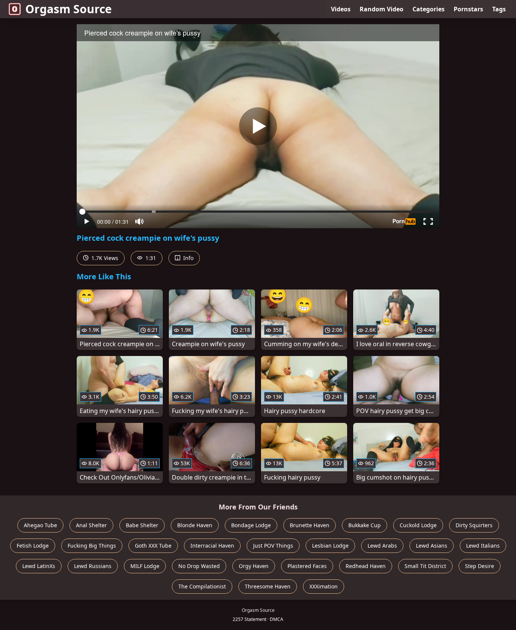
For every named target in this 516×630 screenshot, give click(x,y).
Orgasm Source (68, 9)
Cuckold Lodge (418, 525)
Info (187, 258)
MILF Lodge (144, 566)
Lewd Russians (92, 566)
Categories (428, 9)
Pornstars (468, 9)
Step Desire (479, 566)
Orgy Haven (254, 566)
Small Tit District (425, 566)
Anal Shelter (91, 525)
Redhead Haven (366, 566)
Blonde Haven (194, 525)
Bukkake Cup (364, 525)
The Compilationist (202, 586)
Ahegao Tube (40, 525)
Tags (499, 9)
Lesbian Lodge (330, 545)
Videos (341, 9)
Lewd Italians (483, 545)
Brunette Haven (309, 525)
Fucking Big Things (92, 545)
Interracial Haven (212, 545)
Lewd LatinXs (38, 566)
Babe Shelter (142, 525)
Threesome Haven (267, 586)
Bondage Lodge (251, 525)
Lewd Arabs (382, 545)
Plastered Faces (307, 566)
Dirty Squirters (474, 525)
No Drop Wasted (199, 566)
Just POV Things (273, 545)
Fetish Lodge (33, 545)
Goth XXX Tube (153, 545)
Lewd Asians (431, 545)
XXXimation (323, 586)
